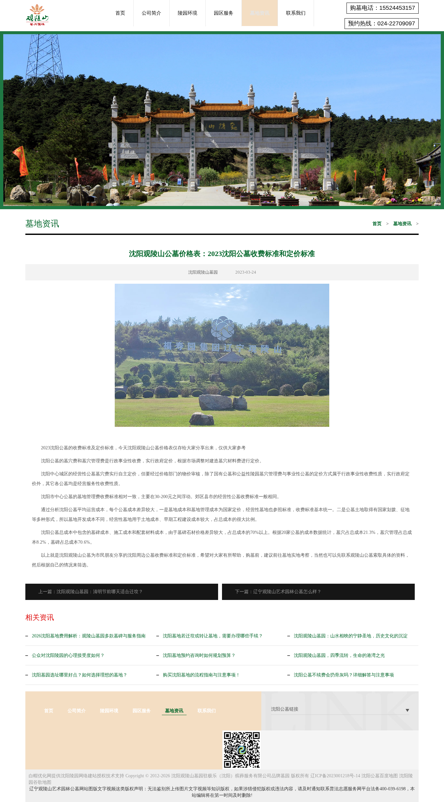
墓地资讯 (259, 13)
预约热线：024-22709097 (381, 23)
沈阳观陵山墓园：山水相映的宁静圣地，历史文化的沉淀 (351, 635)
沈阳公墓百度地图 (379, 775)
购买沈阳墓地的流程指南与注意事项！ (201, 675)
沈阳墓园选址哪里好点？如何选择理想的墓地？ (79, 675)
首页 (120, 13)
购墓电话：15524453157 (382, 8)
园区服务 (223, 13)
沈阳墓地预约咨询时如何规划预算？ (199, 655)
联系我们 (296, 13)
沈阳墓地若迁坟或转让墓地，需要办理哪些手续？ (213, 635)
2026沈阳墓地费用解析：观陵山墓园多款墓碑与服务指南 (89, 635)
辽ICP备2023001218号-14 (335, 775)
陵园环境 (187, 13)
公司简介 (151, 13)
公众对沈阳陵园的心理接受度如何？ (68, 655)
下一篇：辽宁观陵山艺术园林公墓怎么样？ (278, 591)
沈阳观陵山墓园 (203, 272)
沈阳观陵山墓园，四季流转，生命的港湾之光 (339, 655)
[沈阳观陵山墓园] (37, 14)
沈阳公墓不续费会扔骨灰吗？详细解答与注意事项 (344, 675)
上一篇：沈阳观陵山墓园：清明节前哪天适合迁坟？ (90, 591)
